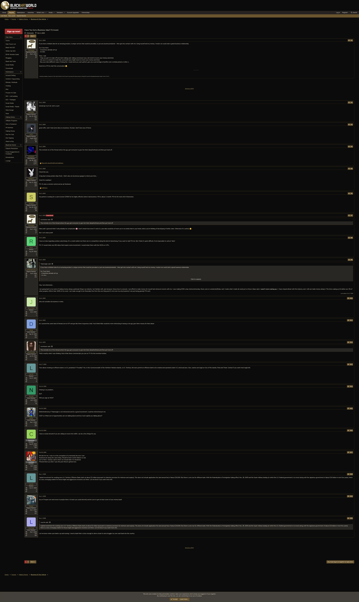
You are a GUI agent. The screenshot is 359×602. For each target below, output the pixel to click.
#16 (351, 430)
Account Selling (11, 75)
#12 (351, 342)
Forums (11, 12)
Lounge (8, 161)
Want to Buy (10, 141)
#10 (351, 298)
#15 (351, 408)
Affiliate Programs (11, 121)
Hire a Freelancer (11, 124)
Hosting (8, 86)
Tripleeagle (30, 33)
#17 (351, 452)
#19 (351, 496)
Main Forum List (11, 44)
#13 (351, 364)
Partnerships (86, 12)
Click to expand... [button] (196, 279)
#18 (351, 474)
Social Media (10, 65)
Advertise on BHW (189, 88)
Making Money (10, 131)
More (7, 113)
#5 (351, 169)
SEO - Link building (11, 96)
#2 (351, 102)
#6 (351, 193)
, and (52, 163)
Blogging (8, 58)
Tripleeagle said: (45, 264)
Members (60, 12)
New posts (11, 16)
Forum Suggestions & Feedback (12, 153)
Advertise (31, 12)
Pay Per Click (10, 134)
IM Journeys (9, 128)
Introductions (10, 157)
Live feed (4, 16)
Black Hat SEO (10, 47)
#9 (351, 260)
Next (32, 36)
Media (51, 12)
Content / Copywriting (13, 79)
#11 (351, 320)
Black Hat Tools (11, 61)
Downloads (9, 68)
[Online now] (31, 416)
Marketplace (21, 12)
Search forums (21, 16)
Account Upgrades (73, 12)
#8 (351, 238)
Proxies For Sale (11, 93)
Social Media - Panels (12, 107)
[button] (46, 12)
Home (4, 12)
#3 (351, 124)
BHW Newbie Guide (12, 54)
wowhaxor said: (45, 220)
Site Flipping (10, 138)
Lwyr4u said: (44, 522)
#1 (351, 40)
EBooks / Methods (11, 82)
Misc (7, 89)
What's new (40, 12)
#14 (351, 386)
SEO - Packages (11, 100)
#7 (351, 215)
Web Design (10, 110)
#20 (351, 518)
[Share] (349, 40)
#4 (351, 146)
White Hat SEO (11, 51)
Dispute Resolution (12, 148)
